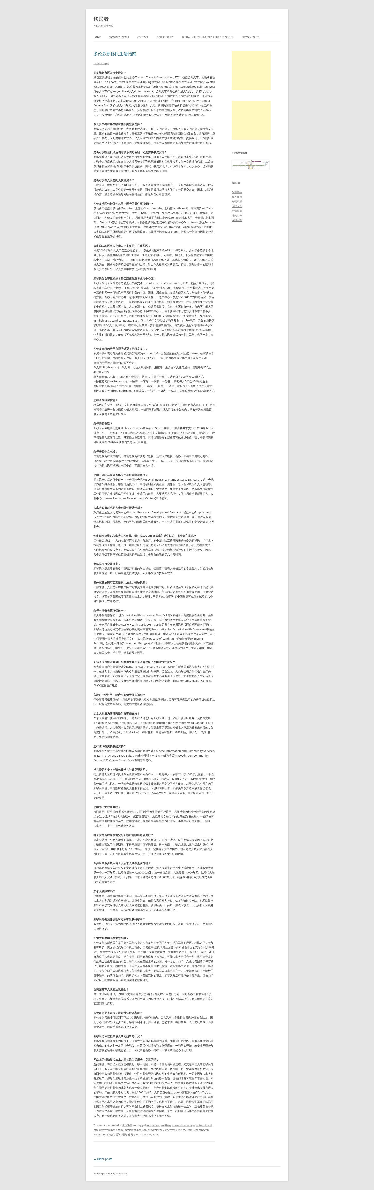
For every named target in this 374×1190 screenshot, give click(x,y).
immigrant (130, 1130)
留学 (118, 1134)
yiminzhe (199, 1130)
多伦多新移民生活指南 (115, 54)
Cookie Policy (165, 37)
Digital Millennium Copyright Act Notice (207, 37)
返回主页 (237, 220)
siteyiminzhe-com (158, 1130)
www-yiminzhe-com (180, 1130)
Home (97, 37)
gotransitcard (204, 1125)
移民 (124, 1134)
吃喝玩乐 (237, 201)
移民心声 (237, 215)
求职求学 (237, 206)
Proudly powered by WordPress (110, 1173)
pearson (142, 1130)
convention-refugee (183, 1125)
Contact (142, 37)
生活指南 (127, 1125)
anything (166, 1125)
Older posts (103, 1159)
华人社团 (237, 197)
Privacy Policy (250, 37)
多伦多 (110, 1134)
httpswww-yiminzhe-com (108, 1130)
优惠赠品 (237, 192)
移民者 (101, 18)
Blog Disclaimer (118, 37)
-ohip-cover (153, 1125)
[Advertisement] (251, 70)
